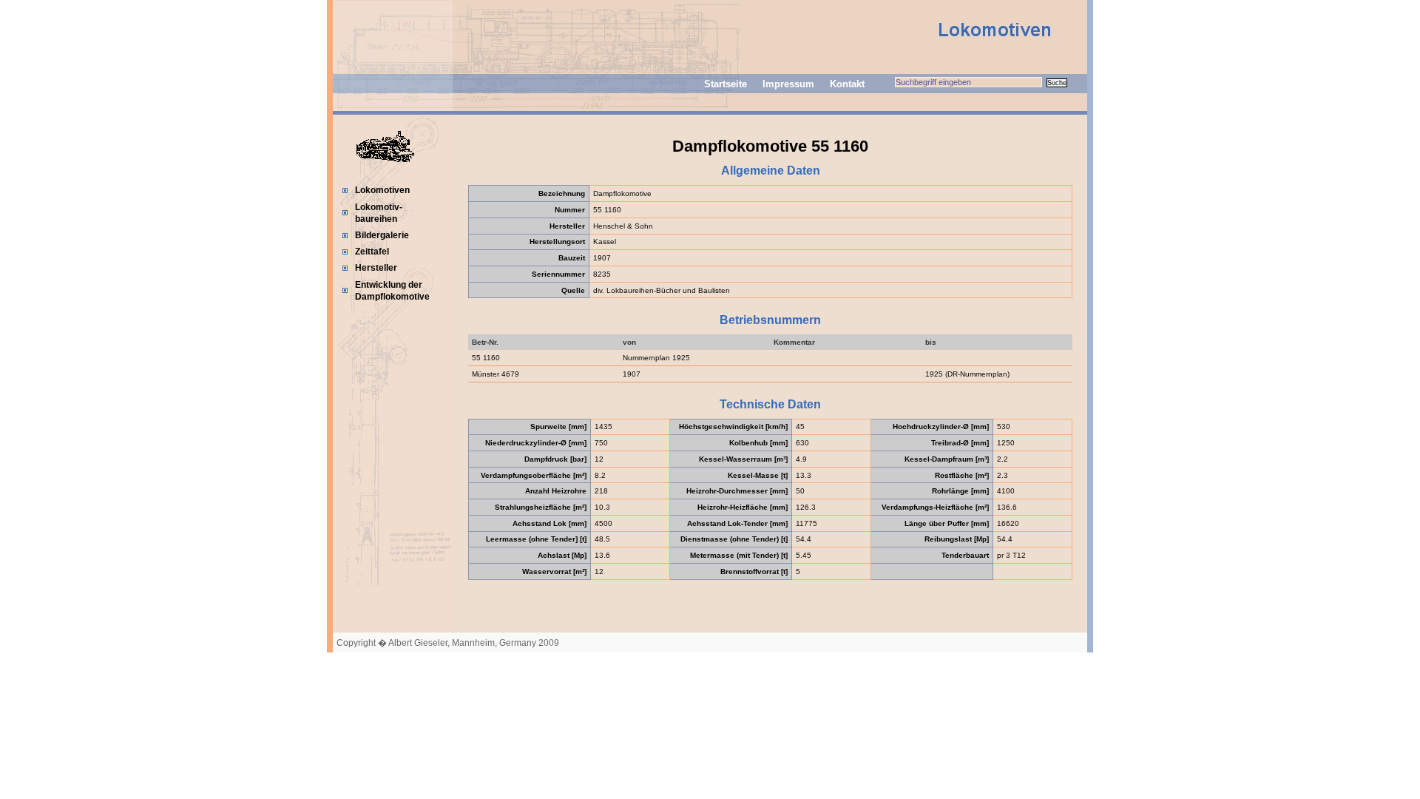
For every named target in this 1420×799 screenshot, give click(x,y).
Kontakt (847, 84)
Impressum (788, 84)
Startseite (725, 84)
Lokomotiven (382, 190)
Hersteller (376, 268)
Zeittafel (372, 251)
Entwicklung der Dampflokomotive (392, 291)
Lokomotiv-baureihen (378, 213)
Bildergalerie (382, 235)
